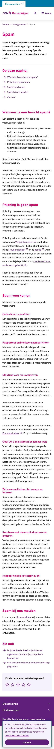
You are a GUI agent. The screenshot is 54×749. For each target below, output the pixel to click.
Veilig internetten (26, 241)
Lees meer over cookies (17, 735)
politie (39, 249)
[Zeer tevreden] (28, 685)
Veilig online (19, 24)
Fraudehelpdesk (18, 249)
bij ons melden (23, 617)
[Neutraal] (18, 685)
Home (5, 24)
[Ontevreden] (12, 685)
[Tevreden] (23, 685)
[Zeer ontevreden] (7, 685)
